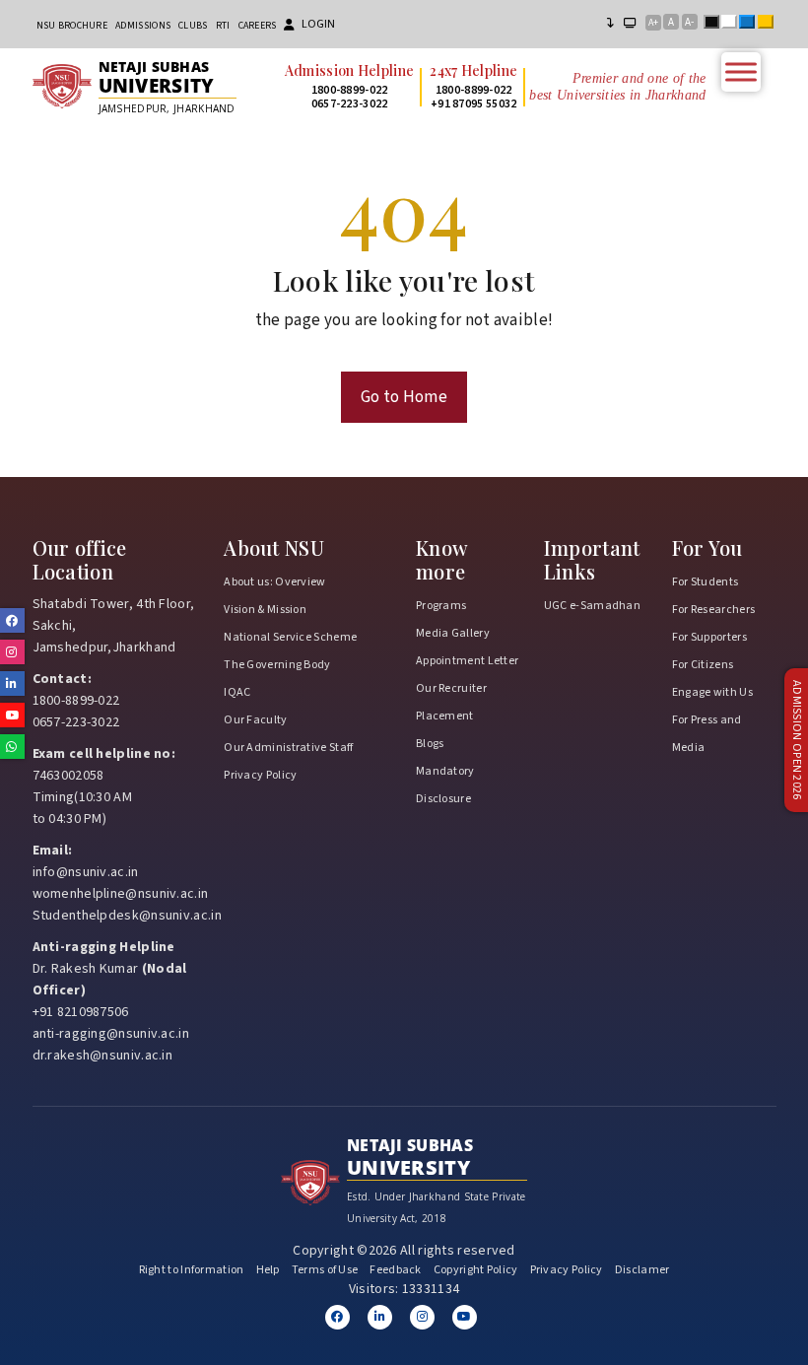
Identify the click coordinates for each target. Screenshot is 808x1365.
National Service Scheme (290, 637)
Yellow (770, 24)
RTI (223, 26)
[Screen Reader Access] (630, 24)
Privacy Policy (260, 775)
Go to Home (404, 397)
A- (689, 22)
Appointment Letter (467, 660)
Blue (751, 24)
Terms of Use (325, 1270)
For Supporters (709, 637)
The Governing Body (277, 664)
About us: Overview (274, 582)
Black (715, 24)
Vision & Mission (265, 609)
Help (268, 1270)
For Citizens (703, 664)
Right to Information (191, 1270)
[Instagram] (422, 1317)
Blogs (430, 743)
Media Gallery (453, 633)
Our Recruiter (451, 688)
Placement (445, 716)
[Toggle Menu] (741, 71)
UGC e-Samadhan (592, 605)
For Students (705, 582)
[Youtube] (464, 1317)
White (733, 24)
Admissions (142, 26)
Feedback (395, 1270)
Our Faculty (255, 720)
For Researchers (714, 609)
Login (318, 24)
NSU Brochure (72, 26)
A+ (653, 23)
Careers (257, 26)
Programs (441, 605)
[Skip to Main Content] (611, 24)
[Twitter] (380, 1317)
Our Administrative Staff (288, 747)
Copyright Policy (476, 1270)
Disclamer (642, 1270)
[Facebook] (337, 1317)
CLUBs (193, 26)
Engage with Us (712, 692)
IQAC (237, 692)
